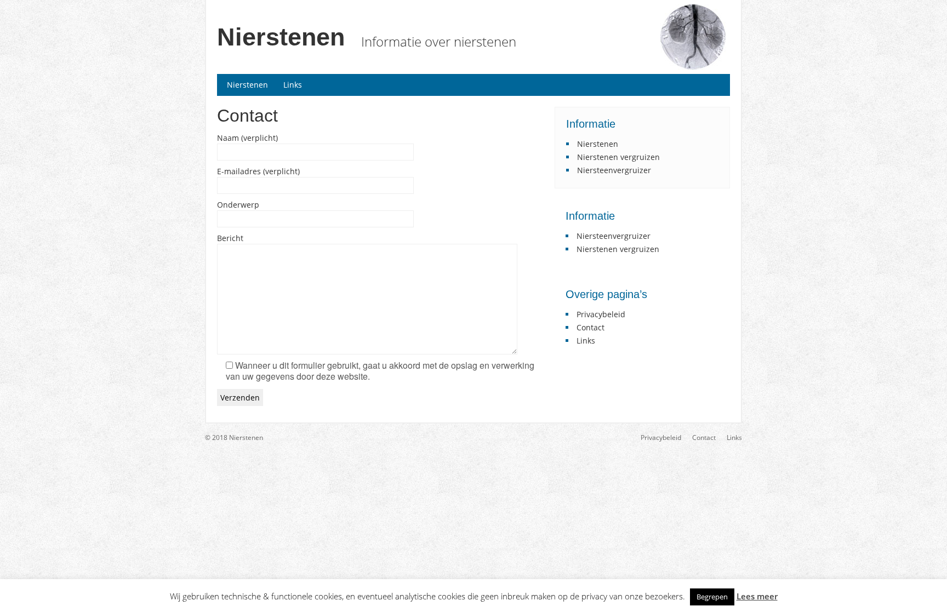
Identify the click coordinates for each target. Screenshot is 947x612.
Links (292, 84)
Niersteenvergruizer (614, 170)
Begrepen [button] (712, 597)
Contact (590, 327)
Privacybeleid (601, 314)
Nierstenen (281, 37)
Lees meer (757, 596)
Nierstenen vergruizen (618, 157)
